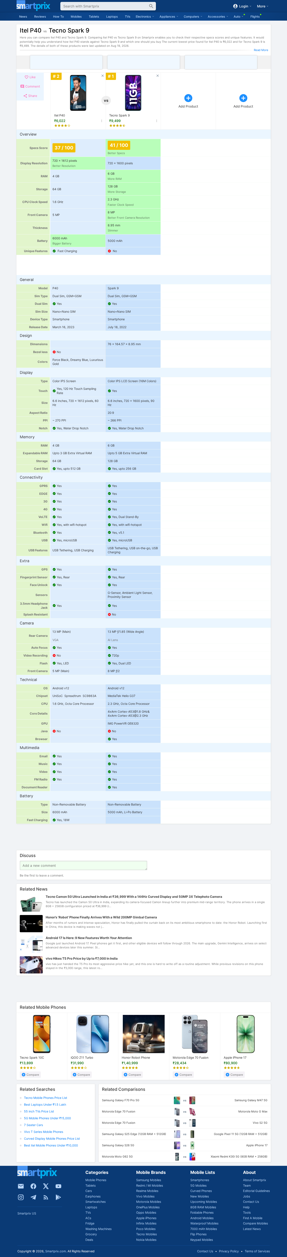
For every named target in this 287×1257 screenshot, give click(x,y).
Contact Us (251, 1201)
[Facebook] (33, 1186)
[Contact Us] (20, 1186)
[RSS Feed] (45, 1197)
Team (247, 1185)
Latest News (252, 1229)
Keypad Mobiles (201, 1239)
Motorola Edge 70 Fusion (190, 1058)
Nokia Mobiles (146, 1239)
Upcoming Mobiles (203, 1201)
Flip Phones (198, 1234)
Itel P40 (59, 115)
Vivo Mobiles (145, 1196)
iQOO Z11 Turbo (82, 1058)
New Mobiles (199, 1196)
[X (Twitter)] (45, 1186)
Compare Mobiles (255, 1223)
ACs (88, 1218)
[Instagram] (20, 1197)
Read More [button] (261, 50)
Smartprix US (26, 1213)
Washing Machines (98, 1229)
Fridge (89, 1223)
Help (246, 1207)
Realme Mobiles (147, 1191)
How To (58, 16)
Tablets (94, 16)
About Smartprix (254, 1180)
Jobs (246, 1196)
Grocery (91, 1234)
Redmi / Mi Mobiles (149, 1185)
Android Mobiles (201, 1218)
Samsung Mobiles (148, 1180)
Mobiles (76, 16)
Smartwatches (95, 1201)
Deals (89, 1239)
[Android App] (58, 1197)
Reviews (40, 16)
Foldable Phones (201, 1212)
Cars (88, 1191)
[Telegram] (33, 1197)
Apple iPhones (146, 1218)
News (23, 16)
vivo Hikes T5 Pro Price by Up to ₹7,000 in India (82, 958)
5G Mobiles (198, 1185)
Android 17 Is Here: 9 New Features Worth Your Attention (89, 938)
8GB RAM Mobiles (203, 1207)
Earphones (92, 1196)
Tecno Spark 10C (32, 1058)
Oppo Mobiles (146, 1212)
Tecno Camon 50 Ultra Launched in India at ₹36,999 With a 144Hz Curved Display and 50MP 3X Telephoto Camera (134, 897)
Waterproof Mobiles (204, 1223)
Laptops (112, 16)
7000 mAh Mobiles (203, 1229)
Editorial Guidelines (256, 1191)
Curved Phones (201, 1191)
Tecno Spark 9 (119, 115)
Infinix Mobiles (146, 1223)
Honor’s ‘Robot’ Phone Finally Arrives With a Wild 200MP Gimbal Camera (101, 917)
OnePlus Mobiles (148, 1207)
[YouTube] (58, 1186)
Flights (255, 16)
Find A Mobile (252, 1218)
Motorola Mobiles (148, 1201)
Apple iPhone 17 (235, 1058)
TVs (127, 16)
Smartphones (199, 1180)
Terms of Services (257, 1251)
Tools (247, 1212)
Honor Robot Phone (136, 1058)
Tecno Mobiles (146, 1234)
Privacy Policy (229, 1251)
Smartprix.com (55, 1251)
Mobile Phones (95, 1180)
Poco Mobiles (146, 1229)
